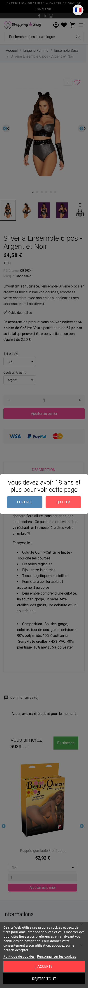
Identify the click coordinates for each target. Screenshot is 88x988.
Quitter (63, 502)
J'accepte (44, 966)
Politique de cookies (19, 956)
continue (24, 502)
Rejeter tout (44, 978)
